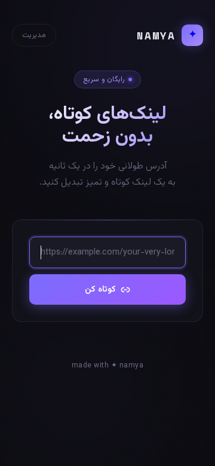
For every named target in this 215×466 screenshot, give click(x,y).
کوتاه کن (100, 289)
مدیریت (34, 35)
